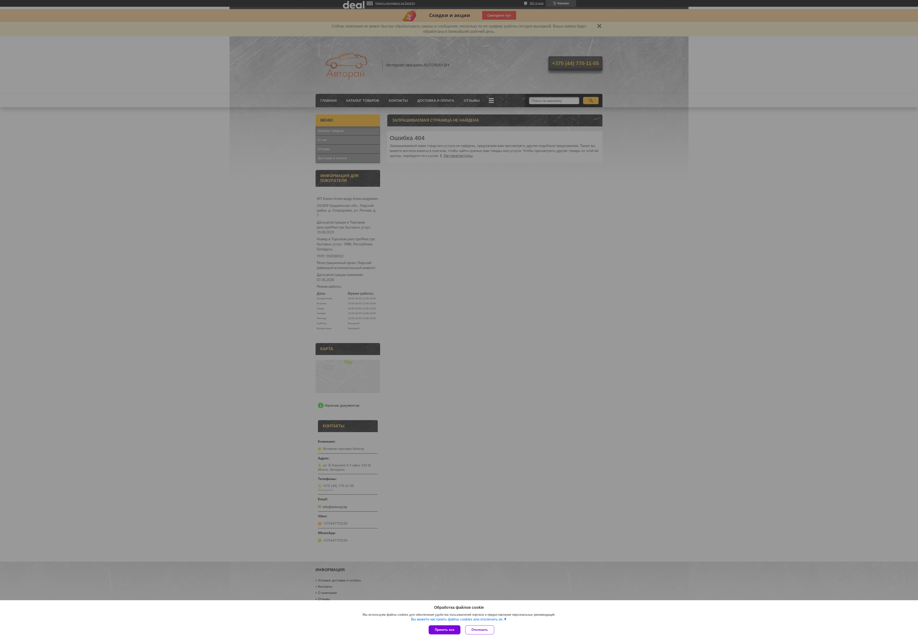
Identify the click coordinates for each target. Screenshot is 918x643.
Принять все (444, 630)
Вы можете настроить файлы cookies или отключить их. (457, 619)
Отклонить (479, 630)
